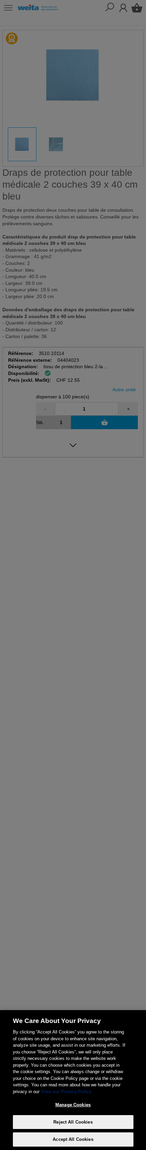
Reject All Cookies (72, 1122)
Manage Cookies (73, 1104)
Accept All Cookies (73, 1139)
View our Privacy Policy (66, 1091)
